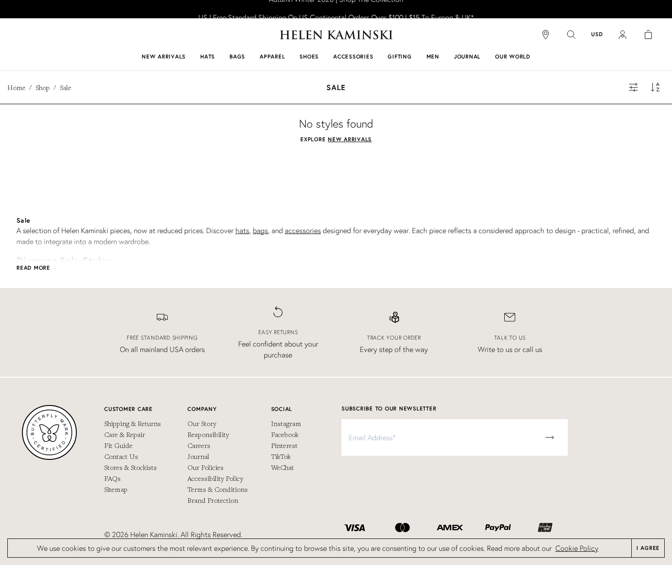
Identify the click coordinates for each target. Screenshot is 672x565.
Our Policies (205, 467)
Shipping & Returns (132, 423)
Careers (198, 445)
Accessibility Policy (215, 478)
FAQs (112, 478)
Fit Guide (118, 445)
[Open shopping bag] (648, 35)
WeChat (282, 467)
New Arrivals (350, 139)
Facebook (285, 434)
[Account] (622, 34)
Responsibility (208, 434)
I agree (648, 547)
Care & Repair (124, 434)
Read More (33, 267)
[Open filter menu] (633, 87)
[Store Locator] (546, 35)
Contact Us (121, 456)
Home (16, 87)
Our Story (201, 423)
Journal (198, 456)
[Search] (571, 35)
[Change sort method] (655, 87)
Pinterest (284, 445)
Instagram (286, 423)
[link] (336, 9)
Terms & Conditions (217, 489)
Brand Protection (212, 500)
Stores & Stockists (130, 467)
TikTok (281, 456)
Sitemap (116, 489)
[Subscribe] (549, 437)
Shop (43, 87)
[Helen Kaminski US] (336, 34)
